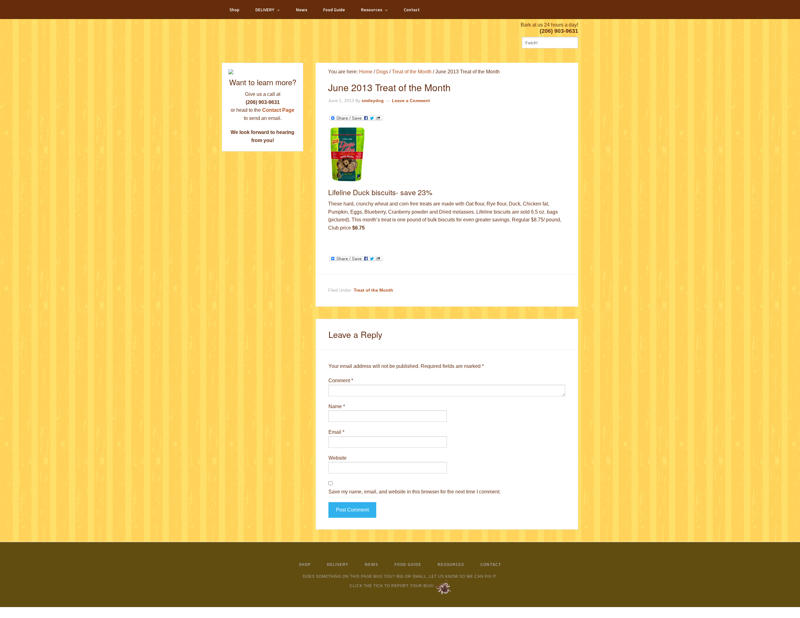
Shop (305, 564)
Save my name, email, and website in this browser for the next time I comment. (414, 491)
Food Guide (407, 564)
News (371, 564)
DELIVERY (337, 564)
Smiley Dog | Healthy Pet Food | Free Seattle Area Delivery (272, 34)
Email (336, 432)
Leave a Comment (411, 100)
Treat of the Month (373, 290)
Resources (451, 564)
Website (337, 458)
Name (336, 406)
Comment (340, 380)
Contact (490, 564)
